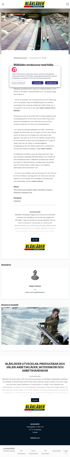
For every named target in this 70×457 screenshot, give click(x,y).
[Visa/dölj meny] (3, 4)
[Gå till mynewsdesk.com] (9, 448)
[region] (35, 76)
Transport (49, 190)
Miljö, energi (18, 190)
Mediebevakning (9, 451)
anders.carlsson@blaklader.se (35, 292)
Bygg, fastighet (27, 190)
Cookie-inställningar (18, 83)
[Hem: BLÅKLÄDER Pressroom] (34, 4)
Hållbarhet (17, 201)
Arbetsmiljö (17, 192)
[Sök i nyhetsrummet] (67, 4)
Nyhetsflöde (56, 451)
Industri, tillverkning (39, 190)
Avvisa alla (37, 83)
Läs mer (35, 240)
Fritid (30, 192)
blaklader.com (35, 438)
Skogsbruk (25, 192)
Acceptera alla (51, 83)
